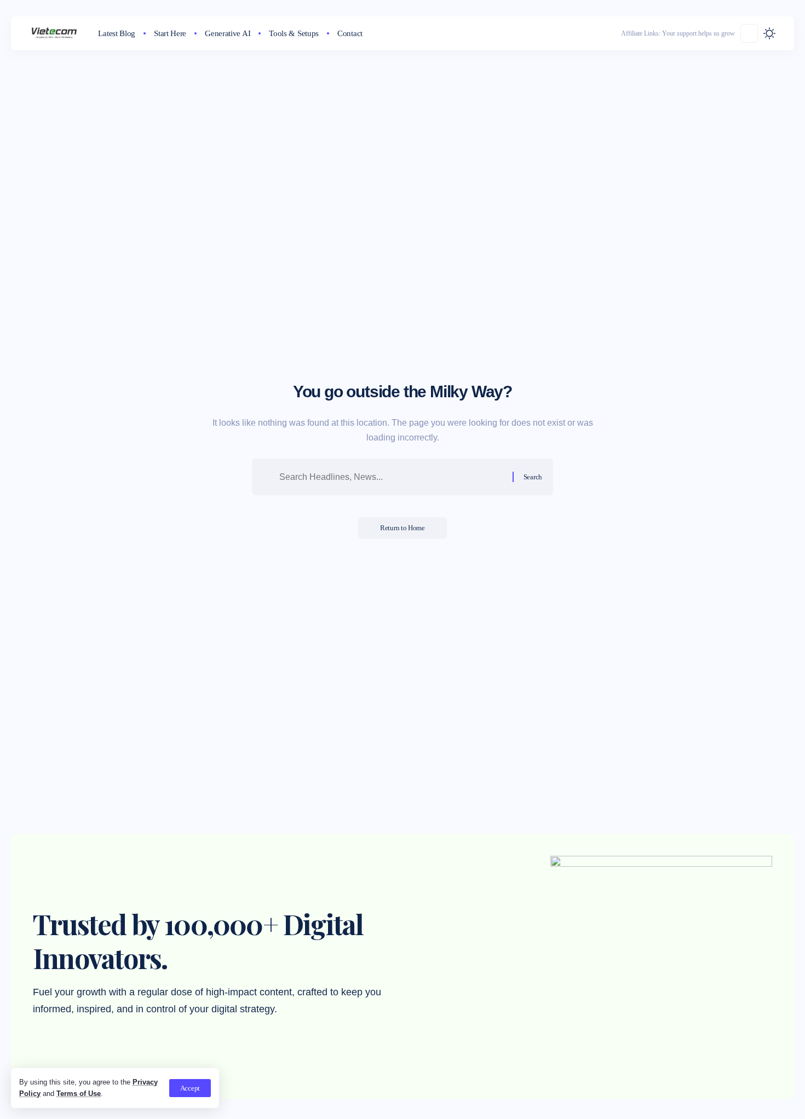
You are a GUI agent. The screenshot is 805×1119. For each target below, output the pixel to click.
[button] (190, 1088)
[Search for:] (392, 477)
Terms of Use (78, 1093)
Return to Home (402, 528)
